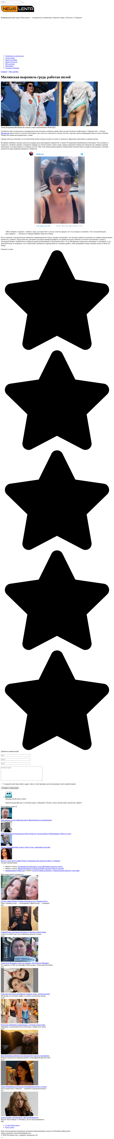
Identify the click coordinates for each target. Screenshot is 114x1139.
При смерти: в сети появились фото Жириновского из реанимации (26, 820)
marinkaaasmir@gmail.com (15, 870)
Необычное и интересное (14, 56)
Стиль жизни (10, 58)
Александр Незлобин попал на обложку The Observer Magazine (25, 963)
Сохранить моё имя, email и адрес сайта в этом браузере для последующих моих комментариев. (40, 784)
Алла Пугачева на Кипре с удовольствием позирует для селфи (55, 870)
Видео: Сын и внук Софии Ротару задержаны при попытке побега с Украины (30, 861)
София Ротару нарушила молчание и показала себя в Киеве (23, 932)
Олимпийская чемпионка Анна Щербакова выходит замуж (40, 866)
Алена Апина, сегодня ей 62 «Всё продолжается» (20, 1117)
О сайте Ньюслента (12, 1125)
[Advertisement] (57, 36)
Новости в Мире (11, 60)
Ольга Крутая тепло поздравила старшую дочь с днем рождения (25, 994)
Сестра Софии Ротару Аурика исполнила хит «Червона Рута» (24, 901)
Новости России (11, 62)
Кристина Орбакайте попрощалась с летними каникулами (23, 1025)
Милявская (5, 133)
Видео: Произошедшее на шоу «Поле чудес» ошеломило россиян (25, 847)
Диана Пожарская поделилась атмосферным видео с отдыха (24, 1087)
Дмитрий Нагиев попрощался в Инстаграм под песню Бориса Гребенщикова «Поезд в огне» (36, 834)
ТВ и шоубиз (10, 64)
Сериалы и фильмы (12, 68)
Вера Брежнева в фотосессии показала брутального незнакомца (25, 1056)
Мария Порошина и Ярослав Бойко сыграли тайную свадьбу (41, 868)
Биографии (9, 66)
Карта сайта (9, 1127)
